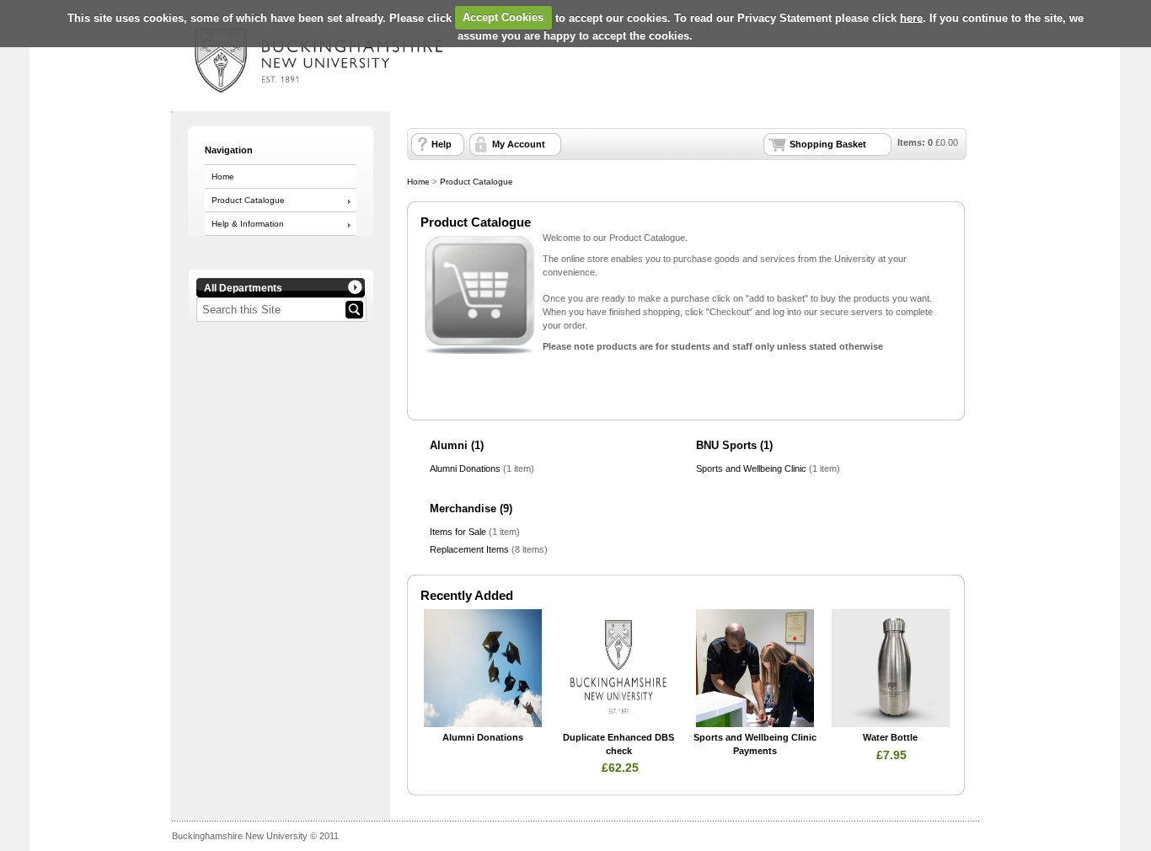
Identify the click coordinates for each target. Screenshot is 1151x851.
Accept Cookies (503, 17)
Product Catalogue (248, 200)
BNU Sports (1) (734, 445)
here (911, 17)
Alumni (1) (457, 445)
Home (222, 176)
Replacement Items (469, 549)
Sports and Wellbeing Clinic (751, 468)
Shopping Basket (828, 144)
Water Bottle (890, 737)
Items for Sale (458, 532)
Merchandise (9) (471, 508)
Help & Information (247, 223)
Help (441, 144)
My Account (518, 144)
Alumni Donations (465, 468)
